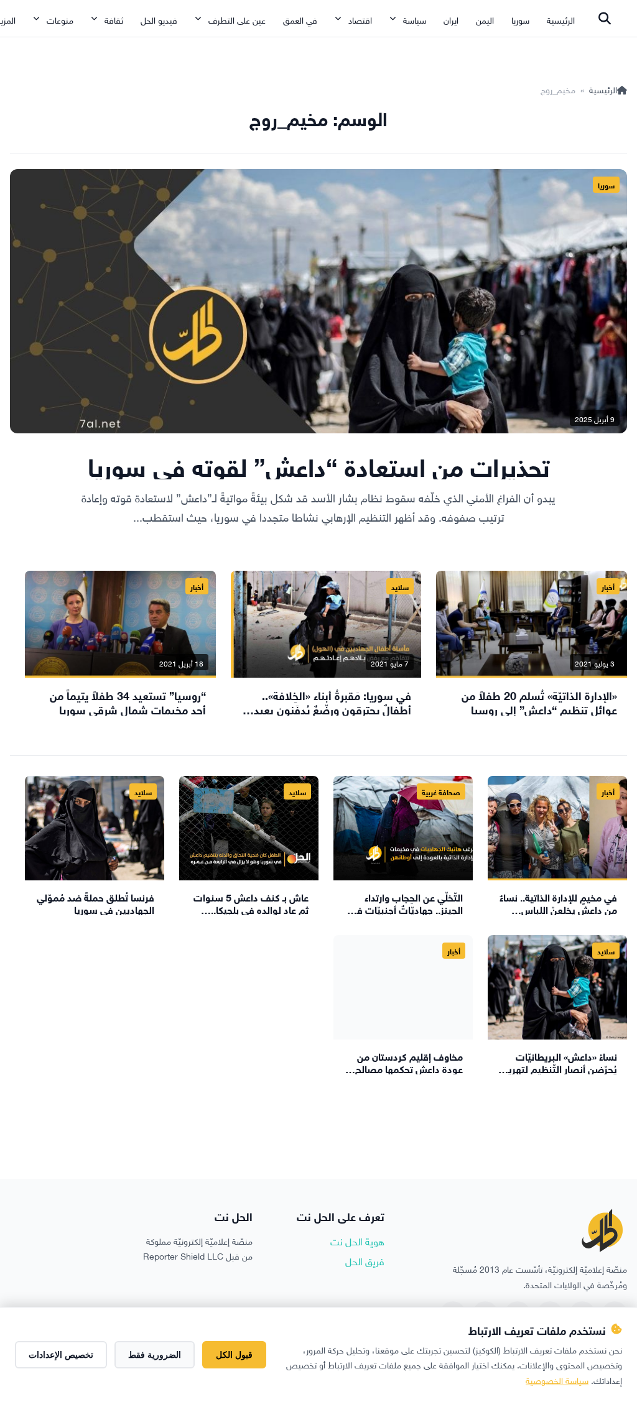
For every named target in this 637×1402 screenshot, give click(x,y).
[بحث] (604, 18)
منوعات (60, 19)
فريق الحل (364, 1260)
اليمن (485, 19)
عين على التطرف (237, 19)
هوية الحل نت (357, 1240)
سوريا (520, 19)
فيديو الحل (159, 19)
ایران (451, 19)
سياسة (414, 19)
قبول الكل (234, 1355)
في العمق (300, 19)
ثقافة (114, 19)
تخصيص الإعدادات (61, 1355)
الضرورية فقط (154, 1355)
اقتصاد (360, 19)
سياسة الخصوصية (557, 1379)
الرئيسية (561, 19)
